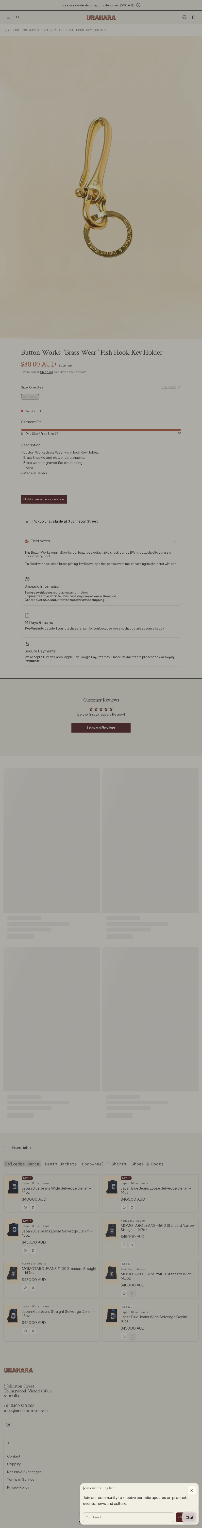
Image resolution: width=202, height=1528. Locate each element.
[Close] (191, 1490)
